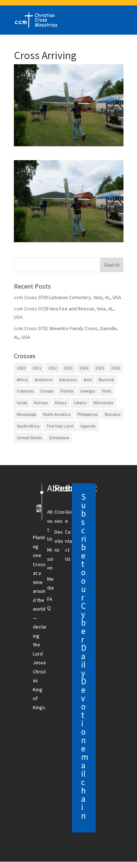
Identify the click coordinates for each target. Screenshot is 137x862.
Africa (22, 379)
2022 (52, 368)
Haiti (106, 391)
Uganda (88, 426)
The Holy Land (59, 426)
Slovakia (112, 414)
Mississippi (26, 414)
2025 (99, 368)
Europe (47, 391)
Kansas (41, 402)
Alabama (43, 379)
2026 (115, 368)
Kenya (61, 402)
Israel (22, 402)
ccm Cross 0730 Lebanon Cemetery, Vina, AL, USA (67, 297)
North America (57, 414)
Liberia (80, 402)
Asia (88, 379)
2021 (37, 368)
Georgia (87, 391)
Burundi (106, 379)
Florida (66, 391)
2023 (68, 368)
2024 (84, 368)
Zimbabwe (59, 437)
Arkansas (68, 379)
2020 (21, 368)
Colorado (25, 391)
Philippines (87, 414)
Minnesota (103, 402)
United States (29, 437)
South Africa (28, 426)
